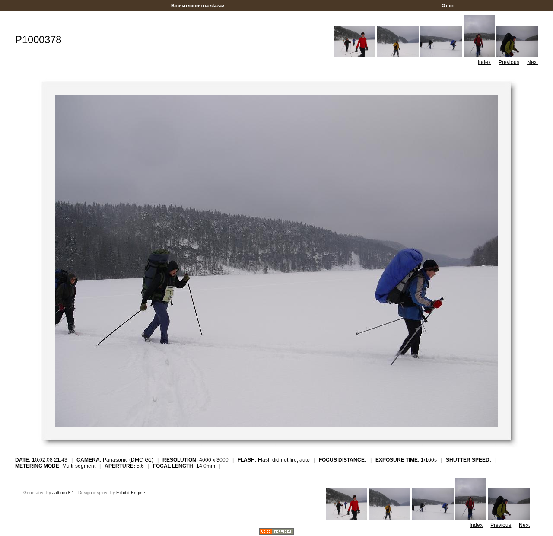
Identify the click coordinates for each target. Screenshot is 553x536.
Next (532, 62)
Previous (509, 62)
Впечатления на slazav (197, 5)
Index (484, 62)
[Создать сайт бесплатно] (276, 532)
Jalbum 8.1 (63, 492)
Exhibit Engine (130, 492)
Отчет (448, 5)
